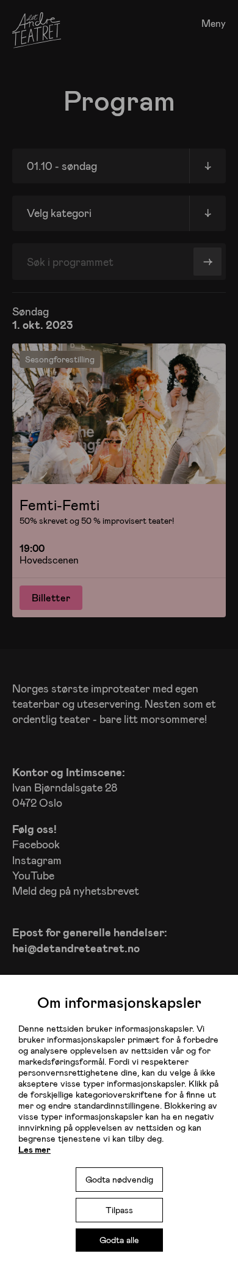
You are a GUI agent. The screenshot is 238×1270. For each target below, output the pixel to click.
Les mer (34, 1149)
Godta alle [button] (119, 1240)
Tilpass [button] (119, 1210)
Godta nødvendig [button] (119, 1179)
